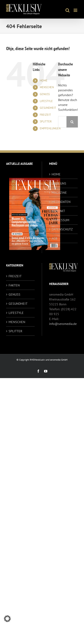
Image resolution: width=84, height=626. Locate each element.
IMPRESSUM (60, 220)
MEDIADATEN (61, 202)
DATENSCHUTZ (62, 229)
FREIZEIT (45, 115)
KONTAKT (58, 211)
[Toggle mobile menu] (76, 10)
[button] (7, 618)
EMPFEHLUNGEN (50, 128)
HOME (44, 80)
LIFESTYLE (46, 101)
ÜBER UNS (59, 183)
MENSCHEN (47, 87)
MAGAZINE (59, 192)
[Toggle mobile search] (67, 10)
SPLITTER (46, 121)
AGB (54, 238)
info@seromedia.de (63, 324)
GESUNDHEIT (48, 108)
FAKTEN (14, 285)
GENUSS (45, 94)
